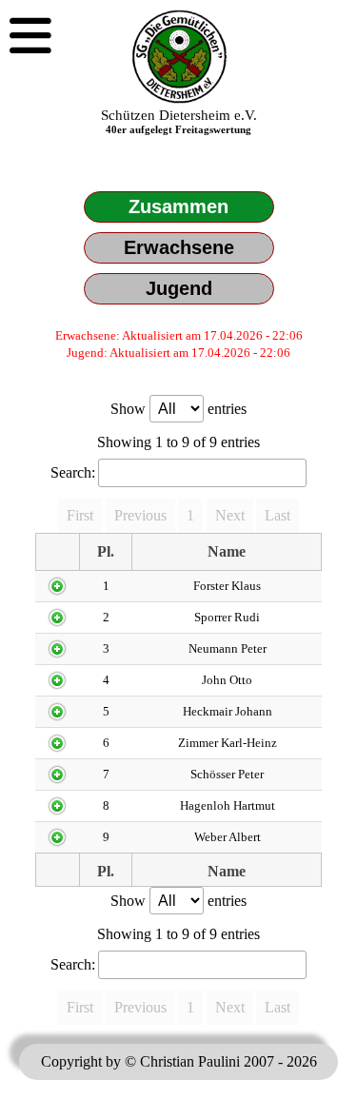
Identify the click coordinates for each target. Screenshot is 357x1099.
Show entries (178, 409)
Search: (72, 472)
